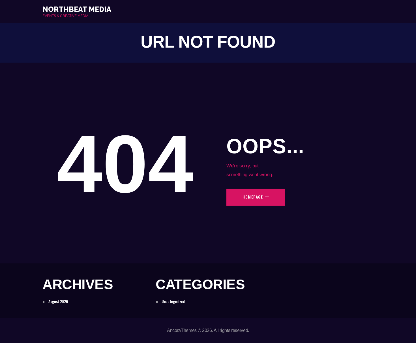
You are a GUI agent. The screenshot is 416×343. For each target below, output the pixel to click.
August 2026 (58, 301)
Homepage (253, 197)
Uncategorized (173, 301)
